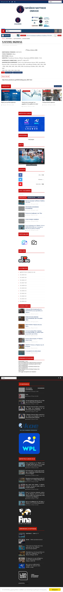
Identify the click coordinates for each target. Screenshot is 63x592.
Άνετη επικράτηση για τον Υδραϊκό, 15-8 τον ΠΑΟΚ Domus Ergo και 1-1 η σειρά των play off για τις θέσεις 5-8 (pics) (35, 227)
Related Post (6, 86)
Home (3, 38)
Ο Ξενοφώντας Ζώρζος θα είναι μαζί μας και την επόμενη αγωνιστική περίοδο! (34, 547)
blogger (27, 583)
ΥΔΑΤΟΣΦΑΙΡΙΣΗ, (13, 45)
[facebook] (9, 2)
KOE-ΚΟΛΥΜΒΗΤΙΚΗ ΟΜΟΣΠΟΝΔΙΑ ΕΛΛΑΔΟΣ (30, 362)
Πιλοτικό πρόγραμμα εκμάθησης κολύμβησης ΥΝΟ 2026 (32, 35)
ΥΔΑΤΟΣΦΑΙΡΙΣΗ (17, 38)
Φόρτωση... (21, 194)
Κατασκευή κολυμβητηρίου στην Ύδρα (33, 213)
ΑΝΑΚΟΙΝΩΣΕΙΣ (54, 35)
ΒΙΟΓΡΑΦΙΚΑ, (6, 45)
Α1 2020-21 (23, 290)
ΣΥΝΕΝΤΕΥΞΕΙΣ (46, 91)
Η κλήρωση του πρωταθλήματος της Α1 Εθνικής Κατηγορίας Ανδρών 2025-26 (34, 560)
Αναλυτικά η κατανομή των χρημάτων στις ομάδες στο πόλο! (30, 103)
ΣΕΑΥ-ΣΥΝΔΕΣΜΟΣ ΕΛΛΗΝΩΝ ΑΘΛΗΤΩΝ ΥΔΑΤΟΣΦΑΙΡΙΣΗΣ (28, 367)
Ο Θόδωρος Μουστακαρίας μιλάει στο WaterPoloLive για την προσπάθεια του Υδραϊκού (34, 311)
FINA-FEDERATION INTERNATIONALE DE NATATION (28, 369)
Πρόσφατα (22, 197)
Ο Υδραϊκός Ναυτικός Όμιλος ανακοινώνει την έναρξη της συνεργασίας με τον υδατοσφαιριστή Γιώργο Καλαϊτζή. (35, 408)
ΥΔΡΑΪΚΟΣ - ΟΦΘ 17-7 (32, 533)
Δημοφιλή (31, 197)
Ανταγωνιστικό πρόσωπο (48, 102)
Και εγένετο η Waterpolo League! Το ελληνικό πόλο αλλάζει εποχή (33, 566)
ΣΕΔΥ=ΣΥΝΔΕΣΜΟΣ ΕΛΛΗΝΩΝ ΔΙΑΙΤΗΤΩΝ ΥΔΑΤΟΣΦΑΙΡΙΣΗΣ (29, 364)
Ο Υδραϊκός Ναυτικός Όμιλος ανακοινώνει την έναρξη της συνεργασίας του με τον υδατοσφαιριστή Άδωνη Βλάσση (35, 416)
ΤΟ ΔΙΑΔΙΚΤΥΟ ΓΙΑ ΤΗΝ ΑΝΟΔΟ (33, 351)
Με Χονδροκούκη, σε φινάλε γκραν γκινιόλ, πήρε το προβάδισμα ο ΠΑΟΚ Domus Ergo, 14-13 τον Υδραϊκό (35, 472)
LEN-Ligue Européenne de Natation (27, 371)
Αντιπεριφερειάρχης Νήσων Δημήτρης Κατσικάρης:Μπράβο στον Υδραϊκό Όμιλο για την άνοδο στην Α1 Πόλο (34, 332)
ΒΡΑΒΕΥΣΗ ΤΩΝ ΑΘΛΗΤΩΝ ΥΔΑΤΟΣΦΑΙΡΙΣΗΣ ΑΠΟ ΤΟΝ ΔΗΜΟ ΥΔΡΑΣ (33, 318)
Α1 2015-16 (23, 277)
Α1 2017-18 (23, 282)
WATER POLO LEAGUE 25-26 (27, 272)
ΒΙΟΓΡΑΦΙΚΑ (9, 38)
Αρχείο (40, 197)
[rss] (15, 2)
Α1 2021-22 (23, 293)
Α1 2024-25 (23, 301)
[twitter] (12, 2)
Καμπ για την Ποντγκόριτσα (8, 102)
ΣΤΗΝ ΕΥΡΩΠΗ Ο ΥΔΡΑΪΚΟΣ (32, 219)
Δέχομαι (55, 589)
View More (58, 86)
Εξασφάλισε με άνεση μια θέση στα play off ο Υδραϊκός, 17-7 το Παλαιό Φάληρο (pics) (35, 553)
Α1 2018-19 (23, 285)
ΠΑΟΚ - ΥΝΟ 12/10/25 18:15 (34, 539)
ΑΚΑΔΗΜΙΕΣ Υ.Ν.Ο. (23, 361)
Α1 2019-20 (23, 288)
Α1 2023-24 (23, 298)
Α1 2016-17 (23, 280)
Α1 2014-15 (23, 274)
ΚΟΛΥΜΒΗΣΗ (15, 35)
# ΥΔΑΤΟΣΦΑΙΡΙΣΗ (18, 72)
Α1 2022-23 (23, 296)
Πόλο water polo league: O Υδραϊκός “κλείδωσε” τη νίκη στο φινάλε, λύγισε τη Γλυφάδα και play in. (35, 486)
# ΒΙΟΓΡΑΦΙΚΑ (9, 72)
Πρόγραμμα (31, 139)
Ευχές (27, 394)
